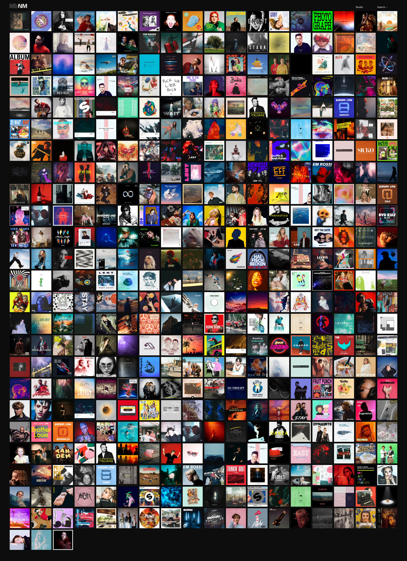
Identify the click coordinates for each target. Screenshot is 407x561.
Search (381, 7)
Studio (359, 7)
